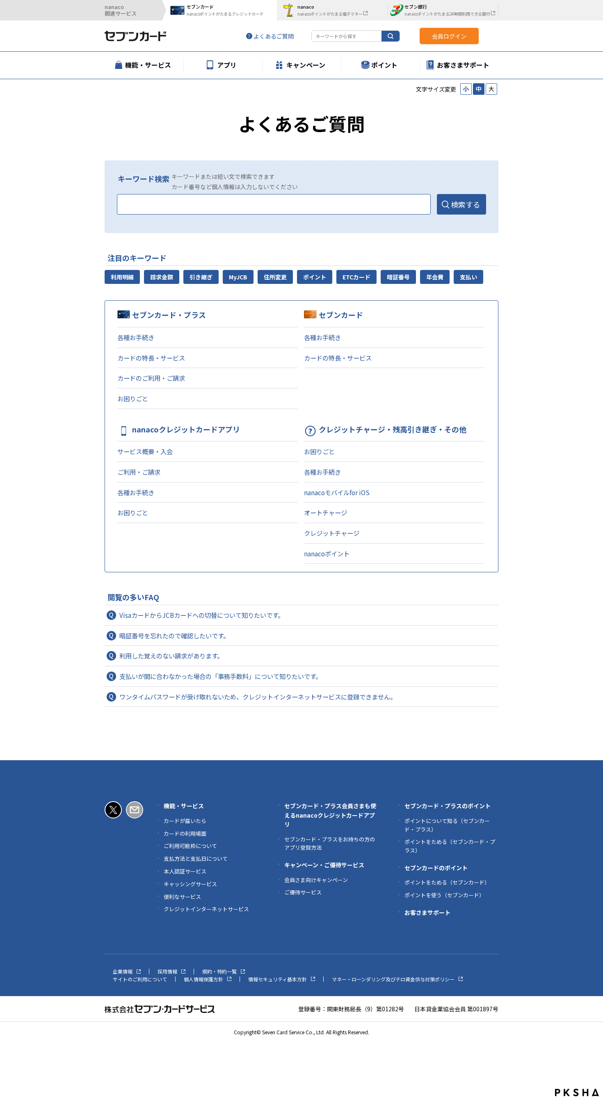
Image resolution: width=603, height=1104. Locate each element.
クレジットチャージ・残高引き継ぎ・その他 (392, 429)
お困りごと (132, 398)
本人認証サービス (185, 871)
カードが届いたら (185, 821)
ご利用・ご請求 (138, 471)
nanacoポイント (326, 553)
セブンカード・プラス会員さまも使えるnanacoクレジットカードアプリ (330, 815)
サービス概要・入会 (145, 451)
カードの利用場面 (185, 833)
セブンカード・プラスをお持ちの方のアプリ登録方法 (329, 843)
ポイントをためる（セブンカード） (447, 882)
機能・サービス (184, 806)
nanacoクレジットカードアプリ (186, 429)
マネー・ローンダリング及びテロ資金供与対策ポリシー (393, 979)
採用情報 (167, 971)
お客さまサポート (427, 912)
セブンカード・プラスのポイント (447, 806)
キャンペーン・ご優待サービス (324, 865)
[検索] (390, 36)
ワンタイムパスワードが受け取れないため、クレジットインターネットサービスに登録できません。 (257, 696)
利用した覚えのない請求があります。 (171, 655)
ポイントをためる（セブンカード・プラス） (449, 846)
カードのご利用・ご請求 (151, 377)
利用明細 (122, 277)
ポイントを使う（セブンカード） (444, 895)
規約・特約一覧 (219, 971)
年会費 (434, 277)
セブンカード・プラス (169, 314)
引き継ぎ (201, 277)
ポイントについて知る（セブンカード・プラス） (447, 825)
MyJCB (238, 277)
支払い (468, 277)
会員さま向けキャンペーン (316, 880)
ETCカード (356, 277)
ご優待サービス (303, 892)
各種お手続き (135, 337)
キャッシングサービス (190, 884)
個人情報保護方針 (203, 979)
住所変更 (275, 277)
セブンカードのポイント (436, 868)
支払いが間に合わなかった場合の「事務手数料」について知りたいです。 (220, 676)
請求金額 (161, 277)
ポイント (314, 277)
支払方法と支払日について (196, 858)
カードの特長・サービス (151, 357)
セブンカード (341, 314)
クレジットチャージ (331, 532)
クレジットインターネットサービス (206, 909)
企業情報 (122, 971)
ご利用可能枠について (190, 846)
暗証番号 (398, 277)
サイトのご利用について (140, 979)
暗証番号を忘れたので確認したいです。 (174, 635)
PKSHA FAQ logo (577, 1092)
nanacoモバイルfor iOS (337, 492)
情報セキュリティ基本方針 (277, 979)
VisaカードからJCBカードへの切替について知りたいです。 (201, 614)
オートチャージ (325, 512)
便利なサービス (182, 897)
